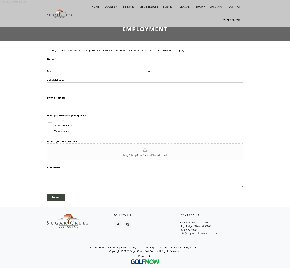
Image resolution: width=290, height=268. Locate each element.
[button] (110, 7)
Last (149, 71)
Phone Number (56, 97)
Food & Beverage (63, 125)
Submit (56, 197)
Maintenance (61, 131)
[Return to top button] (283, 262)
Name (51, 59)
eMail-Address (56, 80)
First (49, 71)
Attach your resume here (62, 141)
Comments (53, 167)
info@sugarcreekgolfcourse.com (199, 233)
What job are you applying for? (66, 115)
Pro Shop (59, 120)
